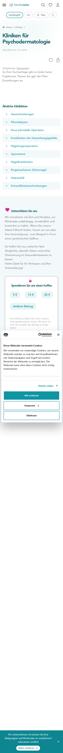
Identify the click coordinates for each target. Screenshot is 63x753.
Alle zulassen (31, 395)
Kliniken (19, 27)
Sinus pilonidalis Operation (27, 130)
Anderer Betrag (23, 306)
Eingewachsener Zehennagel (28, 170)
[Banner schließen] (58, 335)
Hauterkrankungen (22, 114)
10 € (31, 294)
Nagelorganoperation (24, 146)
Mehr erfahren (26, 748)
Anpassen (29, 405)
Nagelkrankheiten (22, 162)
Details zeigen (46, 385)
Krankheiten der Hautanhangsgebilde (34, 138)
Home (9, 27)
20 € (47, 294)
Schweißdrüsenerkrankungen (29, 186)
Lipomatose (18, 154)
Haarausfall (17, 178)
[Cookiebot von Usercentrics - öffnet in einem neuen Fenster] (39, 335)
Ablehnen (31, 415)
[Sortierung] (53, 14)
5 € (15, 294)
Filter (43, 15)
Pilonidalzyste (19, 122)
